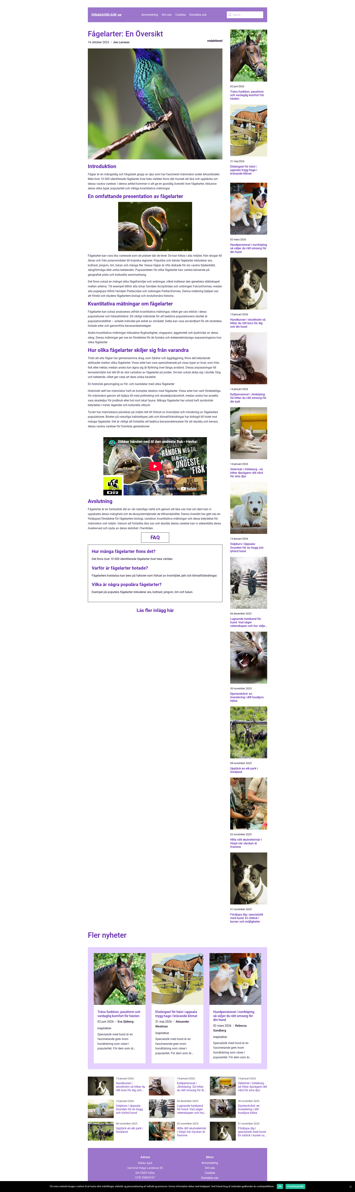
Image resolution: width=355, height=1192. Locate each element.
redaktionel (214, 41)
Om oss (167, 14)
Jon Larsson (121, 42)
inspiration (104, 1028)
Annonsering (149, 14)
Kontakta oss (198, 14)
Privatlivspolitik (295, 1186)
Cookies (180, 14)
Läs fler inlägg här (155, 610)
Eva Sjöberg (125, 1021)
